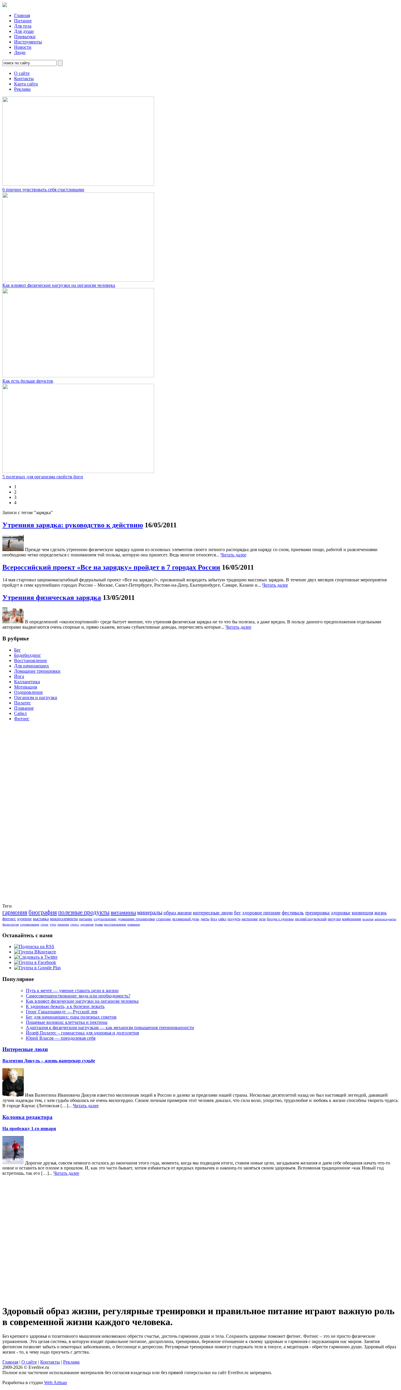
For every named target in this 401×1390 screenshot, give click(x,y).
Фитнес (21, 718)
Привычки (25, 36)
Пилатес (22, 702)
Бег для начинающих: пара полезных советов (71, 1016)
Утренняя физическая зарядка (51, 597)
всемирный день (185, 919)
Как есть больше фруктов (27, 380)
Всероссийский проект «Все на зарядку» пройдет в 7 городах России (111, 567)
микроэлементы (64, 919)
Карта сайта (26, 83)
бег (237, 913)
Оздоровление (28, 692)
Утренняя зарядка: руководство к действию (72, 525)
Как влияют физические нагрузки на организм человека (58, 285)
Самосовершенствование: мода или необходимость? (78, 995)
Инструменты (28, 41)
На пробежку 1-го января (29, 1128)
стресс (74, 924)
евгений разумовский (310, 919)
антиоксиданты (385, 919)
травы (99, 924)
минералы (149, 912)
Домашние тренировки (37, 671)
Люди (20, 52)
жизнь (380, 912)
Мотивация (25, 686)
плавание (133, 924)
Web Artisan (55, 1382)
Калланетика (27, 681)
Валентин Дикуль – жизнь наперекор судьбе (48, 1060)
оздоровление (105, 919)
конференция (351, 919)
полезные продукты (83, 912)
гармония (14, 912)
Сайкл (20, 713)
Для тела (22, 25)
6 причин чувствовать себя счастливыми (43, 189)
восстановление (115, 924)
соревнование (29, 924)
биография (42, 912)
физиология (10, 924)
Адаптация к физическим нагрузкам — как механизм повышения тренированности (110, 1027)
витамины (123, 912)
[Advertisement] (25, 814)
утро (53, 924)
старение (163, 919)
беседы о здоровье (280, 919)
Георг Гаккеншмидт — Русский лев (61, 1011)
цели (262, 919)
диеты (205, 919)
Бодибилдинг (27, 655)
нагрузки (334, 919)
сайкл (222, 919)
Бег (17, 649)
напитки (63, 924)
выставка (41, 919)
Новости (22, 47)
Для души (24, 31)
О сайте (22, 73)
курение (24, 919)
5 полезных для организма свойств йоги (42, 476)
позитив (367, 919)
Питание (23, 20)
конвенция (362, 912)
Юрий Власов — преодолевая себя (60, 1038)
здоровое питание (261, 913)
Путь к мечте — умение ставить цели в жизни (72, 990)
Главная (22, 15)
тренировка (317, 913)
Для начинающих (31, 665)
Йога (19, 676)
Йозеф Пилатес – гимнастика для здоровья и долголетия (82, 1032)
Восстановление (30, 660)
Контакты (24, 78)
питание (85, 919)
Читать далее (233, 554)
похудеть (234, 919)
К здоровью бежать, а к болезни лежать (65, 1006)
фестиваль (293, 913)
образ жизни (178, 913)
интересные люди (213, 913)
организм (87, 924)
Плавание (24, 708)
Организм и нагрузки (35, 697)
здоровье (341, 913)
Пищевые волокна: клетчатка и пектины (66, 1022)
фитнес (9, 918)
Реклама (22, 89)
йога (213, 919)
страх (44, 924)
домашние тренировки (136, 919)
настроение (250, 919)
